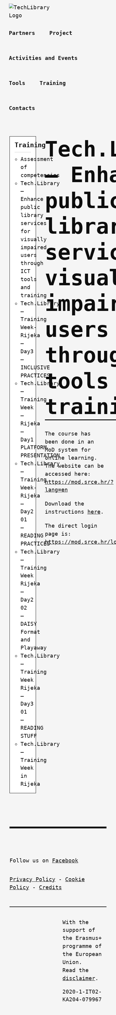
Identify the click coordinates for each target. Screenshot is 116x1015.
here (94, 512)
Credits (50, 887)
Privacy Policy (32, 879)
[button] (51, 108)
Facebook (65, 860)
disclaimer (78, 978)
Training (30, 145)
